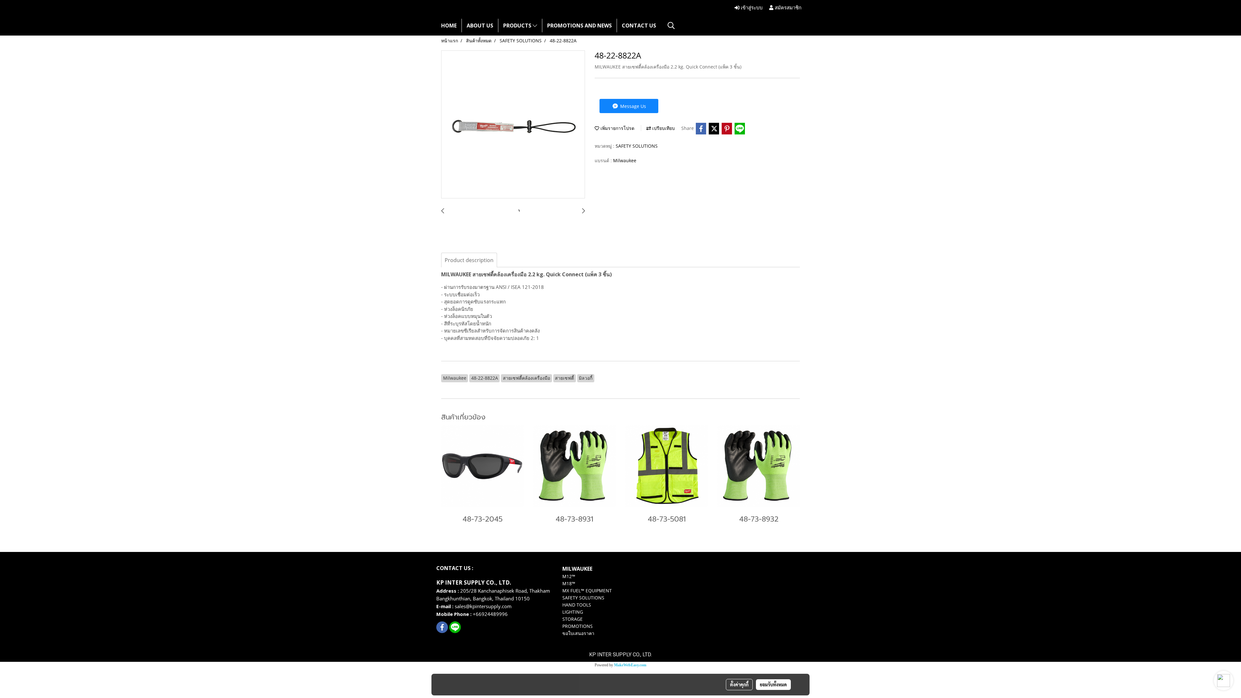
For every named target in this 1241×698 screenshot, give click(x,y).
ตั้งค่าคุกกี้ (739, 684)
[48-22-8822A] (513, 125)
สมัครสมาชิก (787, 8)
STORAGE (572, 619)
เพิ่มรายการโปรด (616, 128)
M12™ (568, 576)
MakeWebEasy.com (630, 665)
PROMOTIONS (577, 626)
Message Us (632, 106)
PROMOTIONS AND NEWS (579, 25)
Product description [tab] (469, 260)
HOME (449, 25)
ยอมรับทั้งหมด (773, 684)
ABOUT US (480, 25)
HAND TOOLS (576, 605)
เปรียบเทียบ (663, 128)
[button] (671, 25)
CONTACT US (639, 25)
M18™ (568, 583)
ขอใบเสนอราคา (578, 633)
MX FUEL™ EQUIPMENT (587, 590)
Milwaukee (624, 160)
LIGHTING (572, 612)
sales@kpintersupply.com (484, 606)
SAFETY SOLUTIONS (637, 146)
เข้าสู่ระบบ (751, 8)
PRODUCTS (518, 25)
